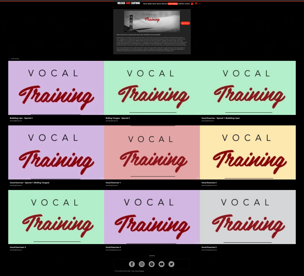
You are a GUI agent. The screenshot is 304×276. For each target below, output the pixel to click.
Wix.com (142, 271)
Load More (152, 255)
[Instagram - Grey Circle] (142, 264)
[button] (192, 3)
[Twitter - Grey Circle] (171, 264)
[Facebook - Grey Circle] (132, 264)
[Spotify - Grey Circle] (152, 264)
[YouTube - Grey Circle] (162, 264)
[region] (152, 21)
